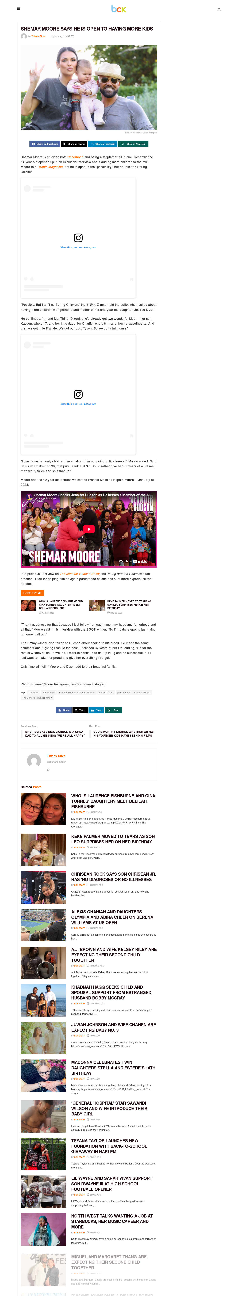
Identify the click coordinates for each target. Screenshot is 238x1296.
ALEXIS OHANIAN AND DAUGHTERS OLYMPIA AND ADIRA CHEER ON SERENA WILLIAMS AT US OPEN (112, 917)
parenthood (123, 692)
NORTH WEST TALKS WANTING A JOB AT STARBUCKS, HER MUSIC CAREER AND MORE (112, 1221)
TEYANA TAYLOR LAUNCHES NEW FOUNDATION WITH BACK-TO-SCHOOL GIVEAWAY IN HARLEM (109, 1145)
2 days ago (95, 1157)
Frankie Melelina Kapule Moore (76, 692)
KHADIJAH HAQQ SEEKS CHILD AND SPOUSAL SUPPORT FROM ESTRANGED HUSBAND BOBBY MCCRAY (111, 992)
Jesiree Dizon (105, 692)
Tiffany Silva (38, 36)
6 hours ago (96, 847)
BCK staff (79, 812)
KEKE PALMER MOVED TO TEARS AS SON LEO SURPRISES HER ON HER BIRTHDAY (113, 839)
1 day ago (94, 1035)
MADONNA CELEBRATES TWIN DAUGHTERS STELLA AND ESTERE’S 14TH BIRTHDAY (113, 1067)
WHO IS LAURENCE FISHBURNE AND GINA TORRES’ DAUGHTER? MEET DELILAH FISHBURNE (113, 801)
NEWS (70, 36)
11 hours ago (96, 1003)
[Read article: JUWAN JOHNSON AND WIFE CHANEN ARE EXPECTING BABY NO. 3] (43, 1038)
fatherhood (75, 157)
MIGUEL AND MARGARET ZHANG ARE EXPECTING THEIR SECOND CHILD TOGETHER (109, 1258)
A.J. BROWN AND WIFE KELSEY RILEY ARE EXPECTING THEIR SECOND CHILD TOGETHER (114, 954)
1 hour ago (95, 812)
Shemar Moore (142, 692)
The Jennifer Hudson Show (79, 573)
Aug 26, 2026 (47, 612)
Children (34, 692)
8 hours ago (96, 884)
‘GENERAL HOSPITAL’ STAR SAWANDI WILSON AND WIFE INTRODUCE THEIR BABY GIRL (109, 1108)
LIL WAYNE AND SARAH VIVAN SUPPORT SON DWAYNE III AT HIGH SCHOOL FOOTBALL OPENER (111, 1183)
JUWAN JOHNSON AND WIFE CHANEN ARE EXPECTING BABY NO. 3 (113, 1027)
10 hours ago (96, 965)
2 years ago (57, 36)
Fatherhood (49, 692)
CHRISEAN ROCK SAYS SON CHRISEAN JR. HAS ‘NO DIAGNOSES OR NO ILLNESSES (113, 876)
